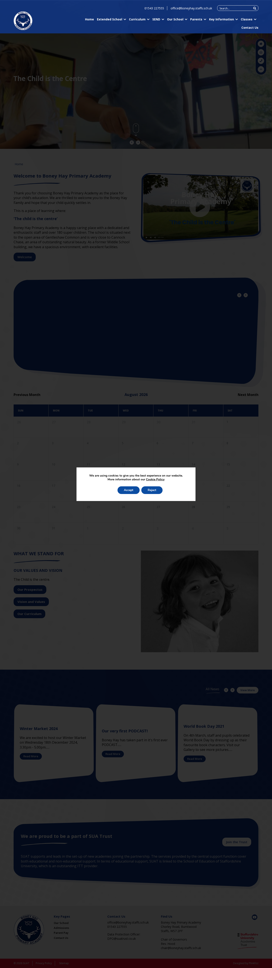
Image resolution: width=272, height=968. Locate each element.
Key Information (221, 19)
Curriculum (137, 19)
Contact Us (249, 28)
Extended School (109, 19)
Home (89, 19)
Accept (128, 490)
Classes (246, 19)
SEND (156, 19)
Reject (152, 490)
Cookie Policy (155, 479)
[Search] (254, 8)
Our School (175, 19)
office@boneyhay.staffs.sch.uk (191, 8)
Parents (196, 19)
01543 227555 (154, 8)
